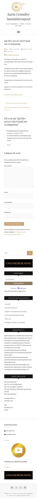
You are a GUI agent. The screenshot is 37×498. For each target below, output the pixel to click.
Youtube (6, 440)
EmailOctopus (22, 288)
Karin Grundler (15, 49)
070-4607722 (10, 431)
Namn (6, 192)
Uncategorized (16, 94)
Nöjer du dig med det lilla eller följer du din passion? (17, 109)
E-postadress (8, 202)
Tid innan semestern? (11, 308)
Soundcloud (7, 467)
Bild (7, 49)
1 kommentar (9, 51)
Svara (9, 145)
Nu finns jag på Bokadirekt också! (14, 315)
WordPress (27, 495)
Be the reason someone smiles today (15, 103)
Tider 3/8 (7, 304)
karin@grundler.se (11, 434)
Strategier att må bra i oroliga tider (15, 322)
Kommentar (8, 166)
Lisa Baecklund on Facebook (15, 131)
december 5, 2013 (27, 49)
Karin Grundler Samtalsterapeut (18, 16)
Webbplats (7, 212)
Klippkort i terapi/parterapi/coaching (15, 311)
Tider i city (8, 319)
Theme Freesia (13, 495)
